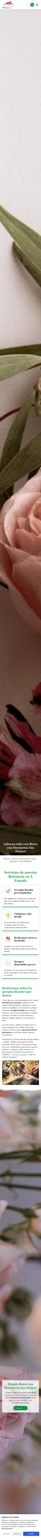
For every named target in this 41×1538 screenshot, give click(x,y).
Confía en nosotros (19, 1054)
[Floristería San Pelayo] (8, 5)
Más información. (7, 1528)
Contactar (19, 1408)
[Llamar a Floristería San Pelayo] (32, 5)
